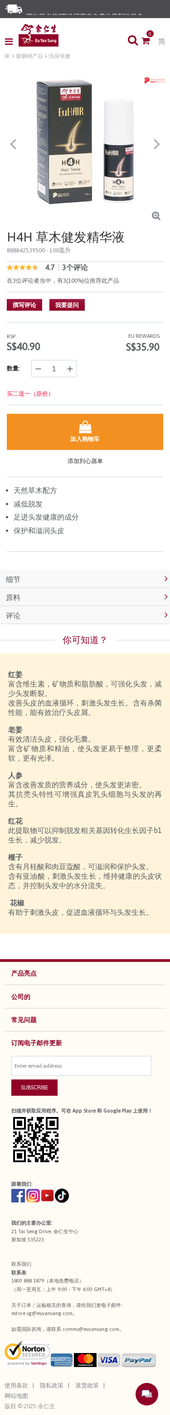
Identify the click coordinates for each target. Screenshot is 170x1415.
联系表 (18, 1272)
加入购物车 (85, 438)
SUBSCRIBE (35, 1087)
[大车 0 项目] (149, 42)
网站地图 (16, 1395)
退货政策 (87, 1385)
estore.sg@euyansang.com (42, 1313)
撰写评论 (24, 305)
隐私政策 (51, 1385)
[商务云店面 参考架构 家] (38, 35)
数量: (13, 368)
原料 (13, 597)
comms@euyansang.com (91, 1329)
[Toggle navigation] (12, 42)
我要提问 (67, 305)
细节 (13, 579)
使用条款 (16, 1385)
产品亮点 (24, 973)
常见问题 (24, 1019)
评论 (13, 615)
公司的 (20, 996)
